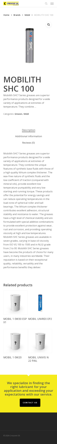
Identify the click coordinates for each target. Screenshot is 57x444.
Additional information (28, 136)
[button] (52, 3)
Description (28, 130)
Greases (18, 113)
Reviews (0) (28, 142)
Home (6, 14)
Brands (16, 14)
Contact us (30, 402)
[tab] (28, 130)
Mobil (27, 14)
